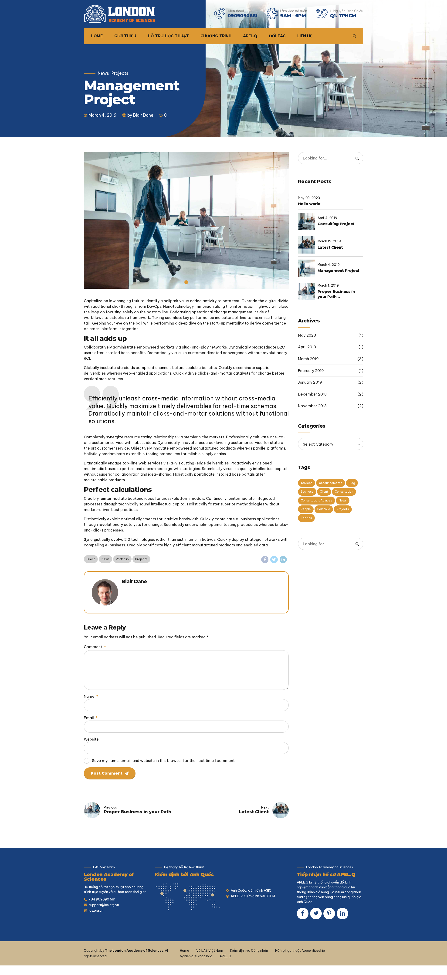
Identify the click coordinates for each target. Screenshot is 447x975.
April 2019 (307, 347)
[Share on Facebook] (265, 559)
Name (91, 696)
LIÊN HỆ (304, 36)
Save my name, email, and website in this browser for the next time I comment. (164, 760)
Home (184, 950)
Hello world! (309, 204)
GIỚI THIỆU (125, 36)
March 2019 (308, 358)
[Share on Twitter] (274, 559)
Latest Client (330, 247)
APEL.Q (250, 36)
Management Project (338, 270)
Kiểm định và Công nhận (249, 950)
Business (307, 491)
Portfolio (122, 559)
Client (91, 559)
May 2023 (307, 335)
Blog (352, 483)
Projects (120, 73)
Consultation (344, 491)
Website (91, 739)
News (103, 73)
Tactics (306, 518)
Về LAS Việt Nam (209, 950)
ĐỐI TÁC (277, 36)
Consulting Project (336, 224)
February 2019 (311, 370)
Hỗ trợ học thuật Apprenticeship (300, 950)
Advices (306, 483)
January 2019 (310, 382)
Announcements (330, 483)
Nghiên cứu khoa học (196, 956)
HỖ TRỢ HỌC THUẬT (168, 36)
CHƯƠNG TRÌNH (215, 36)
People (306, 509)
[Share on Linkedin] (283, 559)
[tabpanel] (186, 220)
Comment (95, 646)
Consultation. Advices (316, 500)
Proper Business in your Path (336, 294)
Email (91, 717)
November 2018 (312, 405)
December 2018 (312, 394)
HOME (97, 36)
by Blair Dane (140, 115)
